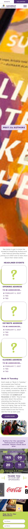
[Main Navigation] (25, 6)
